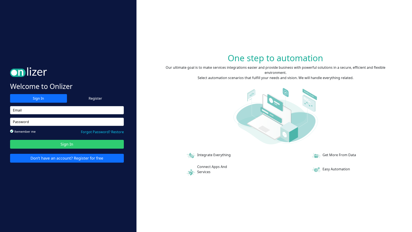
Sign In (67, 144)
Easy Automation (336, 169)
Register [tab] (95, 98)
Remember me (25, 132)
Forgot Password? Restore (102, 132)
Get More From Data (339, 155)
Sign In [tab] (38, 98)
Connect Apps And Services (212, 169)
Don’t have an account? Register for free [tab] (66, 158)
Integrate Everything (214, 155)
